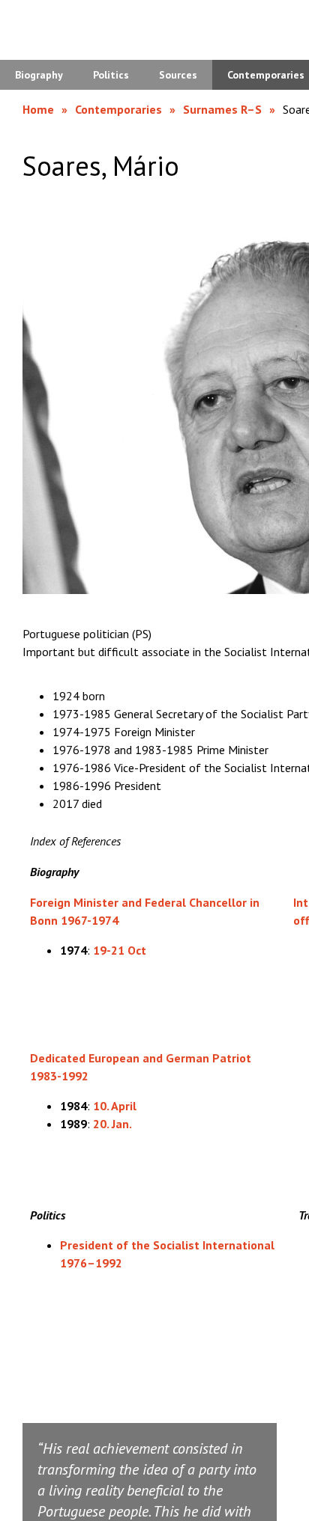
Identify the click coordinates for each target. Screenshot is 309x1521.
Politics (111, 75)
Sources (178, 75)
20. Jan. (112, 1123)
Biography (39, 75)
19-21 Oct (119, 950)
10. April (114, 1105)
